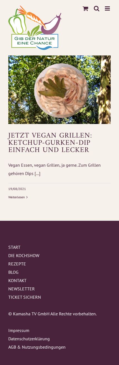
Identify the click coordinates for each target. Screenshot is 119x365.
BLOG (13, 272)
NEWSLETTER (21, 289)
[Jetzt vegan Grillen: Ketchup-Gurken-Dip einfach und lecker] (59, 89)
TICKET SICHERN (24, 297)
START (14, 247)
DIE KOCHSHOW (23, 255)
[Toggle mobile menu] (108, 8)
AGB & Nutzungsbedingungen (37, 347)
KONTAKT (17, 280)
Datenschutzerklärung (29, 338)
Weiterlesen (16, 197)
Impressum (18, 330)
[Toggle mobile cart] (85, 8)
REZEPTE (17, 264)
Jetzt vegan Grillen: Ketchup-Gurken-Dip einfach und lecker (50, 143)
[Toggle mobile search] (96, 8)
